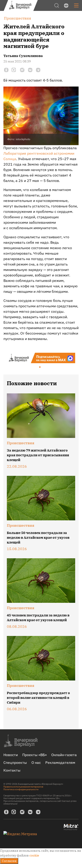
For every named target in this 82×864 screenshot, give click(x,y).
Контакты (11, 770)
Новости (10, 754)
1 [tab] (40, 367)
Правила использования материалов (23, 786)
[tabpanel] (41, 358)
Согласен (9, 861)
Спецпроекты (15, 762)
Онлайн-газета (64, 754)
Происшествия (20, 443)
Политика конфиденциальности (20, 789)
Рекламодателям (60, 762)
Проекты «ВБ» (34, 754)
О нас (36, 762)
